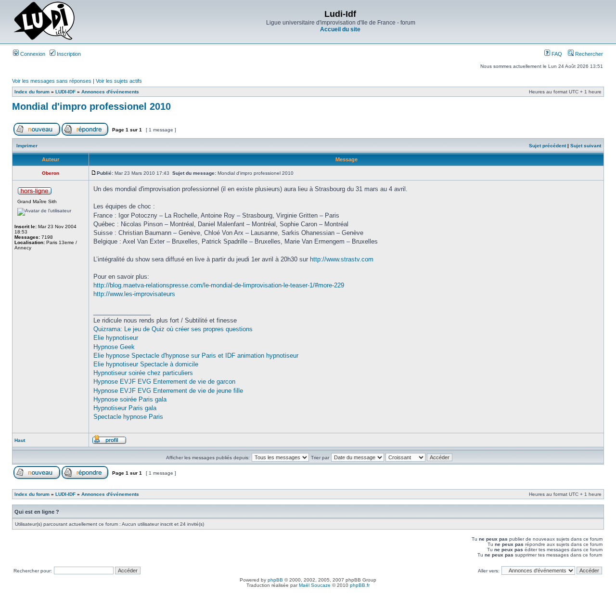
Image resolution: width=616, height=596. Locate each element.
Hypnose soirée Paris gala (130, 399)
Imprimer (27, 145)
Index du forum (32, 91)
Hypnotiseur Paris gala (124, 408)
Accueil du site (340, 29)
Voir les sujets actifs (119, 81)
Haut (19, 440)
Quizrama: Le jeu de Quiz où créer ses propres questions (173, 329)
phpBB (275, 580)
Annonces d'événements (110, 91)
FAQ (556, 54)
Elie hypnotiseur (115, 337)
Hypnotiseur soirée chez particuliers (143, 372)
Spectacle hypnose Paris (128, 416)
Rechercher (588, 54)
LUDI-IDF (65, 91)
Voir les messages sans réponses (51, 81)
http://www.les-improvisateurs (134, 294)
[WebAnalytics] (308, 593)
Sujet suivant (585, 145)
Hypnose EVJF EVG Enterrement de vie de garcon (164, 381)
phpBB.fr (360, 585)
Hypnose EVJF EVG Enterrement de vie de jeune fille (168, 390)
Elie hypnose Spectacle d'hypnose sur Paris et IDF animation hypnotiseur (195, 355)
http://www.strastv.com (341, 259)
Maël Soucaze (315, 585)
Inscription (68, 54)
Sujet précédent (547, 145)
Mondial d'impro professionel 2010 (91, 106)
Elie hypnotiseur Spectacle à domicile (145, 364)
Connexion (32, 54)
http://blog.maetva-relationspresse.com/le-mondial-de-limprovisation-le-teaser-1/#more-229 (218, 285)
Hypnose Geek (114, 346)
